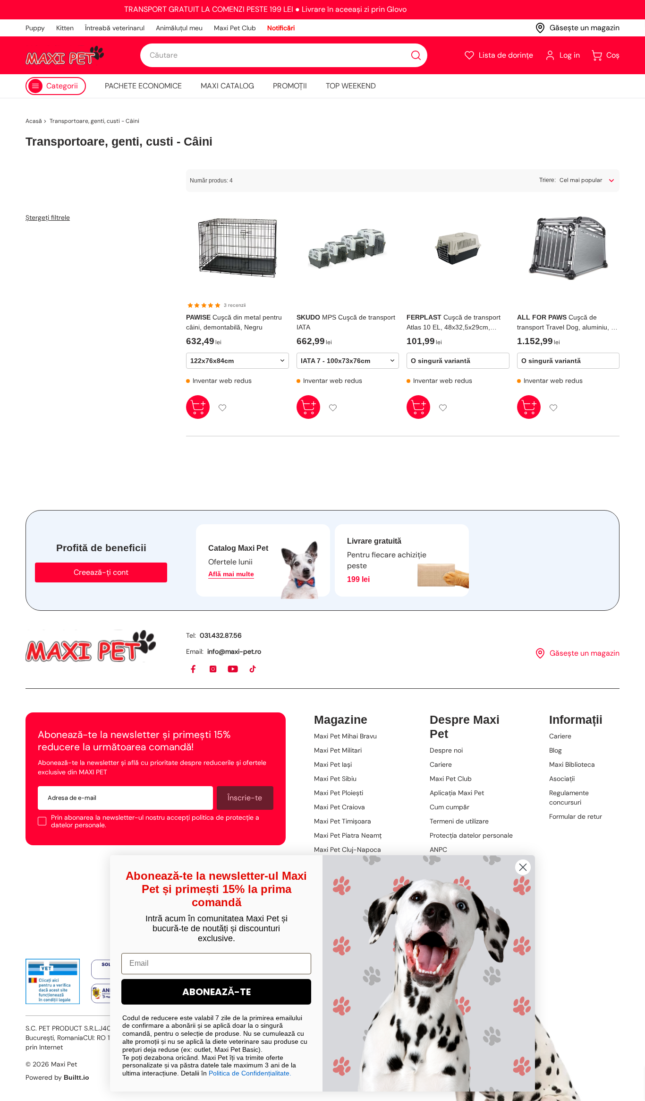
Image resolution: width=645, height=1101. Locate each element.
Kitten (65, 28)
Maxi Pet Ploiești (338, 793)
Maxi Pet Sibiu (335, 778)
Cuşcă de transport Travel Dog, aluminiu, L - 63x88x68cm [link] (568, 322)
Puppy (35, 28)
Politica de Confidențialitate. (250, 1073)
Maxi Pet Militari (338, 750)
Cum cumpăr (449, 807)
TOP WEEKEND (351, 86)
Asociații (562, 778)
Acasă (33, 121)
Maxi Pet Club (235, 28)
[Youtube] (233, 669)
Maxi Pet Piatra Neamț (348, 835)
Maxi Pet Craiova (339, 807)
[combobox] (283, 55)
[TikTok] (253, 669)
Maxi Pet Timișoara (342, 821)
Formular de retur (575, 816)
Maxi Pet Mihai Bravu (345, 736)
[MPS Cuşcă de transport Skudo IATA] (348, 248)
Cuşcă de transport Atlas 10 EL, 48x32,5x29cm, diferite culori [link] (454, 322)
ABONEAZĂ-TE (216, 991)
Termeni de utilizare (459, 821)
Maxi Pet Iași (333, 764)
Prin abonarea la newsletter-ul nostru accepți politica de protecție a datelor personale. (155, 821)
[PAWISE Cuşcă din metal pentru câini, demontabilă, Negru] (237, 248)
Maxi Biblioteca (572, 764)
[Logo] (64, 55)
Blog (555, 750)
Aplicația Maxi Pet (457, 793)
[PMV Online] (52, 981)
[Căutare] (416, 55)
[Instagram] (213, 669)
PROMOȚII (290, 86)
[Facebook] (193, 669)
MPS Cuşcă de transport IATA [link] (346, 322)
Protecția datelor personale (471, 835)
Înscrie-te (245, 798)
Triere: (547, 180)
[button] (498, 55)
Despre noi (446, 750)
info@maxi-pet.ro (234, 651)
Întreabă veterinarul (114, 28)
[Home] (90, 646)
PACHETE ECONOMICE (143, 86)
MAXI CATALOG (227, 86)
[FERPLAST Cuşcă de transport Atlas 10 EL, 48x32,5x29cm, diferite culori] (458, 248)
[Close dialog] (523, 867)
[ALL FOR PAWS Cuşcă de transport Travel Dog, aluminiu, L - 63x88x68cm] (568, 248)
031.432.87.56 (221, 635)
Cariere (441, 764)
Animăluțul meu (179, 28)
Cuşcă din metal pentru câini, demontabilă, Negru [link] (234, 322)
